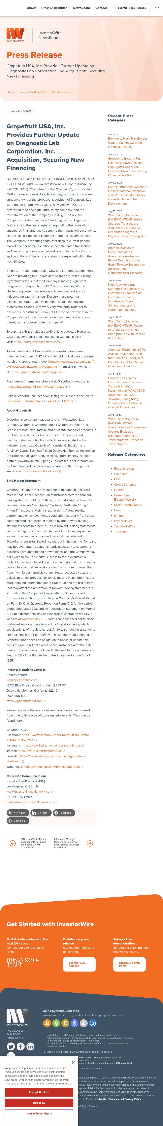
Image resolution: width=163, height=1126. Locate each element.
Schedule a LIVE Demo (129, 964)
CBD (117, 479)
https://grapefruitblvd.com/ (40, 471)
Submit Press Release (132, 8)
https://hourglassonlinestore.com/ (37, 342)
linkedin (30, 1046)
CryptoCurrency (125, 485)
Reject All (39, 1103)
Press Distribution (54, 8)
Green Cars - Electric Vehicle (125, 497)
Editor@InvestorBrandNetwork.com (31, 802)
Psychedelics (123, 521)
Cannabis (120, 474)
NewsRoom (81, 8)
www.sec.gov (31, 619)
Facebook (13, 401)
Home (11, 92)
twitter (11, 1046)
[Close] (73, 1062)
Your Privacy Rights (39, 1113)
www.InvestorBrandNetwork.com (29, 792)
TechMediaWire (124, 526)
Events (118, 490)
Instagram (33, 401)
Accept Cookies (39, 1092)
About (31, 8)
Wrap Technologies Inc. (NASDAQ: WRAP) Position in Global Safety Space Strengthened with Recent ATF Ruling (126, 329)
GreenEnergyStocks (128, 505)
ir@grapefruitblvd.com (22, 680)
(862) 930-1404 (23, 963)
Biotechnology (124, 469)
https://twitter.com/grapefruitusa (40, 751)
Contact (101, 8)
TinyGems (121, 532)
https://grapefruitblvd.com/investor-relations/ (38, 387)
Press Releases (60, 92)
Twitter (68, 401)
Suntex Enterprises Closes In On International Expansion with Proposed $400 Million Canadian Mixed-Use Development (127, 195)
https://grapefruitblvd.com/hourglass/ (36, 372)
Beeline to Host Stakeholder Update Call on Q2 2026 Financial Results (127, 143)
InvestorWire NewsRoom (33, 92)
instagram (11, 1056)
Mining (119, 516)
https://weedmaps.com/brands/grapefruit (51, 767)
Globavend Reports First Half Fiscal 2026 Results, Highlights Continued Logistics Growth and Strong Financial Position (127, 167)
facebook (21, 1046)
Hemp (118, 510)
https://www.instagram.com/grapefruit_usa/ (52, 745)
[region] (39, 1091)
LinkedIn (52, 401)
